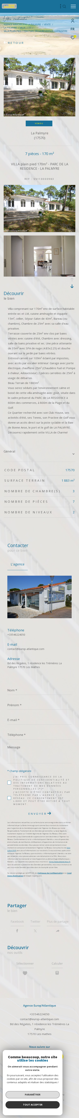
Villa (22, 27)
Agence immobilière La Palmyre (22, 24)
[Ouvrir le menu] (73, 6)
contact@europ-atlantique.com (25, 649)
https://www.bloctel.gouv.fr (59, 861)
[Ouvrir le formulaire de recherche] (64, 6)
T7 (29, 27)
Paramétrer (32, 1094)
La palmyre (10, 27)
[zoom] (39, 231)
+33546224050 (16, 634)
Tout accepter (32, 1104)
